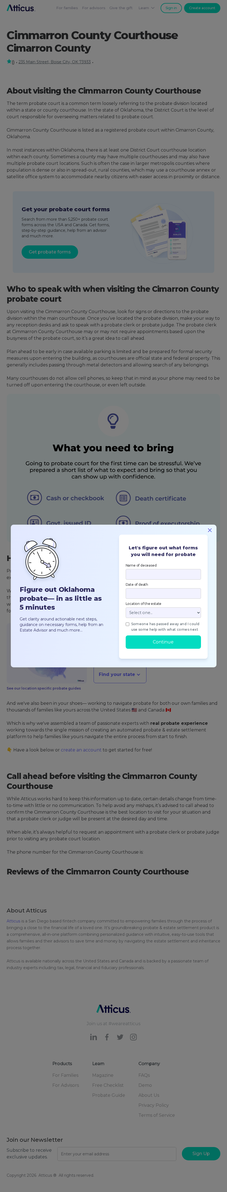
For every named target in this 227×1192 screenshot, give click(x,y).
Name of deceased (141, 565)
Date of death (137, 584)
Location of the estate (144, 604)
